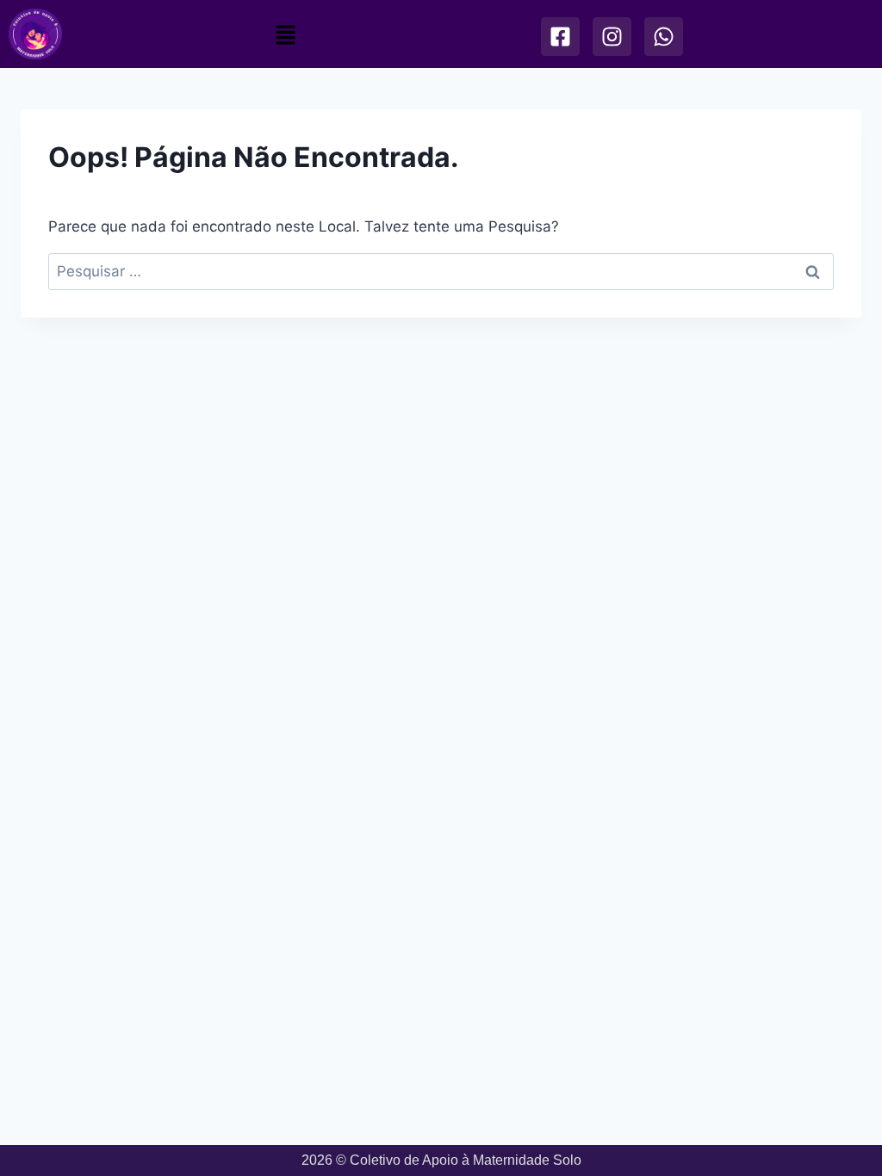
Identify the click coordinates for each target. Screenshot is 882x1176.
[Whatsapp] (662, 36)
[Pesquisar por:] (441, 271)
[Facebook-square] (559, 36)
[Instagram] (611, 36)
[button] (286, 35)
